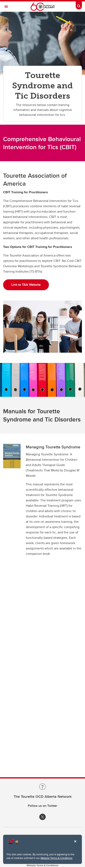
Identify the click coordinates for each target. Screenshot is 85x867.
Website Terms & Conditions (56, 858)
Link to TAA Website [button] (26, 284)
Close (75, 844)
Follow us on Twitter (42, 805)
